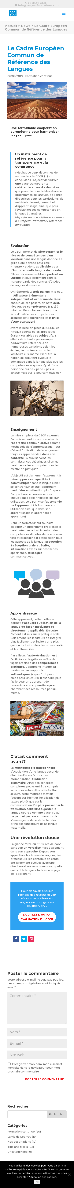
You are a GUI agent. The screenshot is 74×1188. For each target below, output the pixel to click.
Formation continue (39, 76)
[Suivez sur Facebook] (16, 939)
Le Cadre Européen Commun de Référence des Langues (36, 27)
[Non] (69, 1174)
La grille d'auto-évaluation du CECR (37, 917)
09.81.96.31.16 (37, 3)
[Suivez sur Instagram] (31, 939)
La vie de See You (19, 1136)
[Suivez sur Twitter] (24, 939)
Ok (37, 1182)
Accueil (11, 26)
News (26, 26)
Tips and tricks (17, 1147)
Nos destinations (19, 1141)
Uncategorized (17, 1151)
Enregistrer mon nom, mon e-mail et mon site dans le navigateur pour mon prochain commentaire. (34, 1067)
